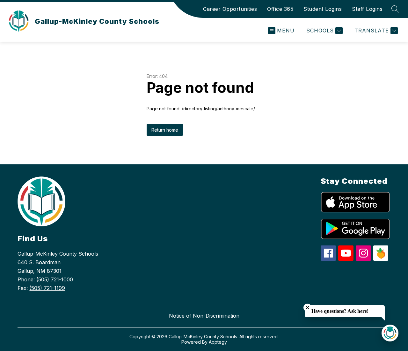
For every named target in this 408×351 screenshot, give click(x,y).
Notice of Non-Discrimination (204, 316)
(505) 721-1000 (54, 279)
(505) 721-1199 (47, 288)
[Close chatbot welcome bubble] (307, 308)
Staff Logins (367, 9)
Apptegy (218, 342)
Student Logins (322, 9)
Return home (164, 130)
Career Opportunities (230, 9)
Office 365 (280, 9)
